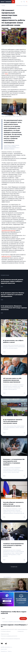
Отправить (23, 618)
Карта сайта (4, 649)
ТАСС (6, 73)
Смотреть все (14, 566)
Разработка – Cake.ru (6, 651)
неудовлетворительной (8, 230)
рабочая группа (6, 256)
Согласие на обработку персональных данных (14, 621)
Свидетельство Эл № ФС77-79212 (9, 629)
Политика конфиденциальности (9, 636)
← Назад (3, 5)
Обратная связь (5, 634)
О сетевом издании (6, 631)
